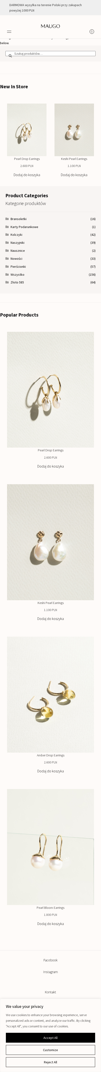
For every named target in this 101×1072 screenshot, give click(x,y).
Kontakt (50, 992)
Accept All (50, 1038)
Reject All (50, 1062)
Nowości (16, 258)
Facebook (50, 960)
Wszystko (17, 274)
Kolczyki (16, 234)
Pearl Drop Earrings (27, 159)
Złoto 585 (17, 282)
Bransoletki (19, 219)
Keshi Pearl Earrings (74, 159)
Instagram (50, 972)
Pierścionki (18, 266)
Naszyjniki (17, 242)
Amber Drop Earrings (50, 755)
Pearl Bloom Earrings (50, 908)
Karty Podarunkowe (24, 227)
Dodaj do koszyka (27, 174)
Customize (50, 1050)
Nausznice (18, 250)
